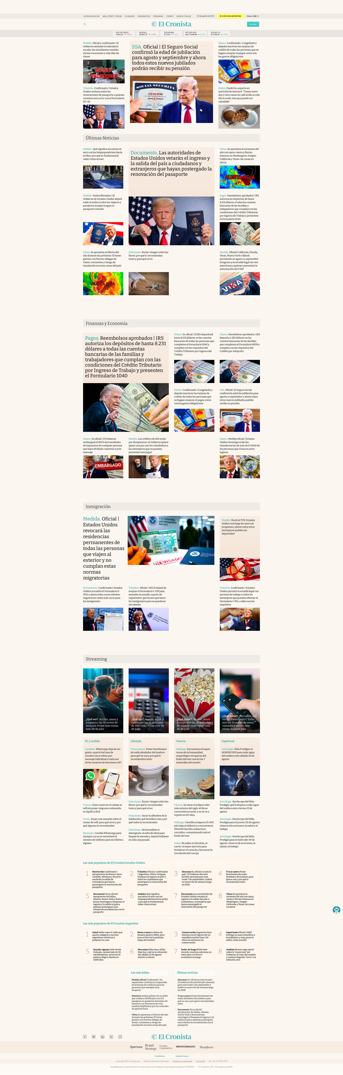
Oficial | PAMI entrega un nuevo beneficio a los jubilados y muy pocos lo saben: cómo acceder (240, 936)
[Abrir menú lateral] (84, 24)
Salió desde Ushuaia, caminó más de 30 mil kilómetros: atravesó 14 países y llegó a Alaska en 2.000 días (107, 954)
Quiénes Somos (182, 1056)
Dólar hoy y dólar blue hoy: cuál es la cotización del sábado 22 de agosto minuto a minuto (152, 953)
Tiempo (169, 16)
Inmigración (144, 16)
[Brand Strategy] (151, 1047)
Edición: (251, 16)
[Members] (206, 1047)
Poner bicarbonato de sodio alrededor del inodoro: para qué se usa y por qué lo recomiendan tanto (240, 876)
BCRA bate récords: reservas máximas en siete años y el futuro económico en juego (196, 953)
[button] (336, 910)
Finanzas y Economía (107, 323)
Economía (130, 16)
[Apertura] (136, 1047)
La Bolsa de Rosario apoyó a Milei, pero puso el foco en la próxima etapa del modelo (151, 936)
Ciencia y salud (183, 16)
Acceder (253, 24)
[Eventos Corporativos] (166, 1047)
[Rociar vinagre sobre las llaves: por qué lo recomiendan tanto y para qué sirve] (149, 283)
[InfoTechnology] (186, 1047)
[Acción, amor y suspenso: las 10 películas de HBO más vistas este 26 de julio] (149, 700)
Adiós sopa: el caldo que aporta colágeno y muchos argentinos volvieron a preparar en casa (107, 936)
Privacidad (200, 1061)
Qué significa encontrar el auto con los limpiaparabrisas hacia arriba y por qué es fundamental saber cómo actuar (153, 899)
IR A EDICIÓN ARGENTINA (230, 16)
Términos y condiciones (182, 1061)
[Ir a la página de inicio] (171, 24)
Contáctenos (159, 1056)
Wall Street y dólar (112, 16)
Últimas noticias (91, 16)
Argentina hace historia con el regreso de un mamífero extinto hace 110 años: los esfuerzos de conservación (197, 937)
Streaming (158, 16)
